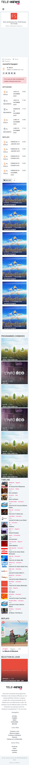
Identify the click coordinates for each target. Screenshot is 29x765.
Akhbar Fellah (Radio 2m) (10, 360)
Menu (3, 9)
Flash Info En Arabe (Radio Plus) (18, 567)
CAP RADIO (11, 594)
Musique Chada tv (8, 681)
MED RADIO (11, 581)
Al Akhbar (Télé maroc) (15, 613)
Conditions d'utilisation (14, 735)
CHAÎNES (14, 718)
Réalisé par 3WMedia (14, 763)
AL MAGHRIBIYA (8, 227)
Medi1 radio (11, 569)
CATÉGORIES (14, 722)
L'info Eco (5, 383)
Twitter (15, 748)
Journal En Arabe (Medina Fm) (18, 579)
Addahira (11, 527)
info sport (12, 592)
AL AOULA (6, 203)
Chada (10, 588)
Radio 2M (4, 358)
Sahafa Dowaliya (14, 533)
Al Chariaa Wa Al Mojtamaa (17, 487)
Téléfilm (17, 489)
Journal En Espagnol (10, 205)
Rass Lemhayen (13, 499)
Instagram (14, 750)
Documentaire (17, 535)
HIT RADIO (5, 649)
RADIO (14, 720)
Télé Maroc (11, 609)
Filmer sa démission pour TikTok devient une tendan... (14, 23)
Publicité (14, 737)
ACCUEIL (14, 716)
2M (9, 522)
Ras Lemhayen (13, 493)
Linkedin (14, 752)
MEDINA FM (11, 482)
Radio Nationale (12, 541)
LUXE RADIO (12, 516)
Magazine (18, 482)
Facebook (14, 746)
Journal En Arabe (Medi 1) (16, 573)
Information (21, 501)
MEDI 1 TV (11, 529)
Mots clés (8, 180)
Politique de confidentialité (14, 739)
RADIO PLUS (12, 562)
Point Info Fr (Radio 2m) (16, 514)
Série (16, 495)
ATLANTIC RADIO (13, 501)
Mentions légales (14, 733)
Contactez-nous (14, 731)
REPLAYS (14, 724)
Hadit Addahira (13, 546)
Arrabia (10, 535)
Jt (14, 180)
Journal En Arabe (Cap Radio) (17, 598)
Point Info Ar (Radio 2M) (16, 560)
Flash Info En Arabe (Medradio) (18, 586)
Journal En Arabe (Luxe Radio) (18, 520)
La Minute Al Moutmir (10, 651)
